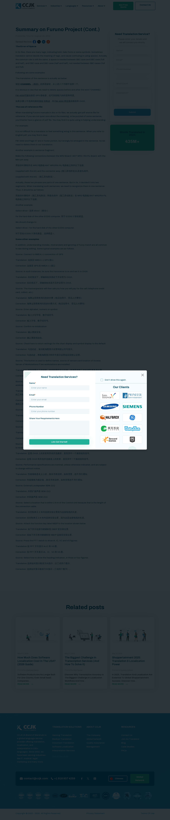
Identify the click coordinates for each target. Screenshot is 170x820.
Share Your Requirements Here (44, 418)
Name (32, 383)
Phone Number (36, 406)
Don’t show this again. (115, 380)
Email (32, 395)
